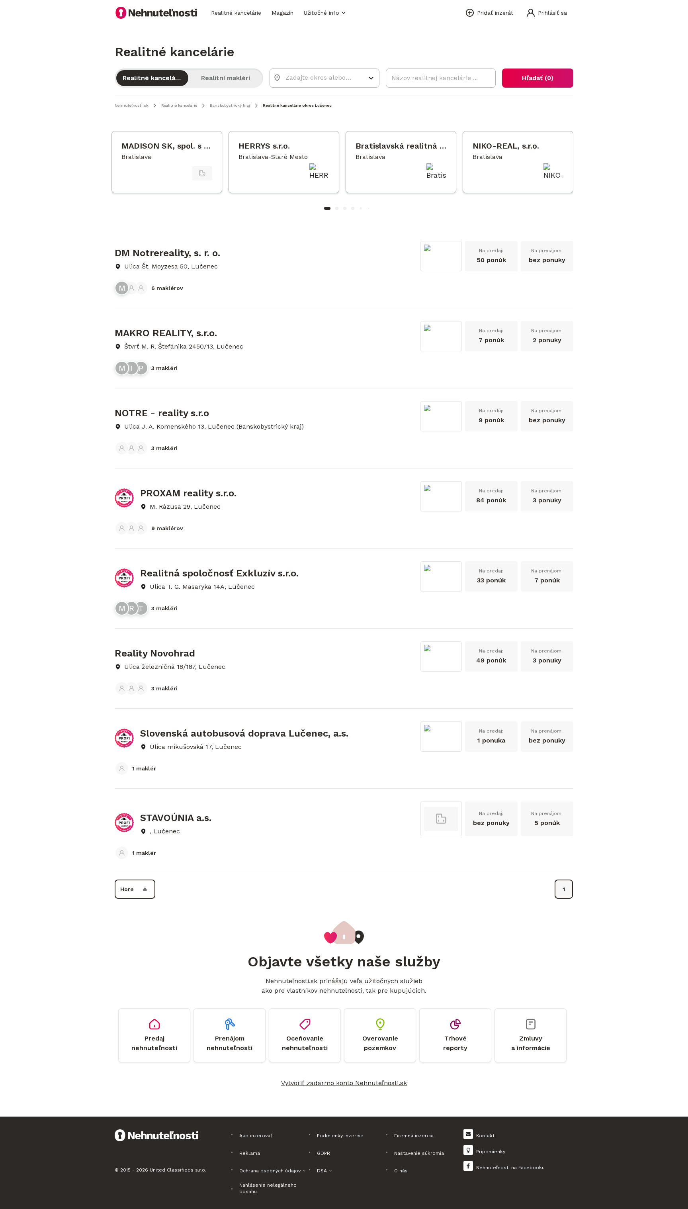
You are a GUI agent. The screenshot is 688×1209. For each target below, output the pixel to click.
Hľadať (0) (537, 78)
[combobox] (319, 77)
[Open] (371, 78)
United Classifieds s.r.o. (178, 1170)
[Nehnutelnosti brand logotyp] (156, 13)
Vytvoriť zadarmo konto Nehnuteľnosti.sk (344, 1083)
